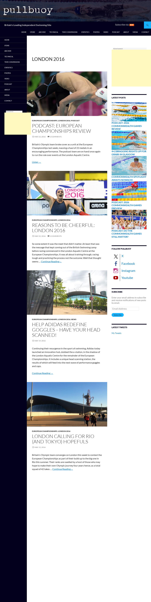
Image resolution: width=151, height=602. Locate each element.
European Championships (44, 120)
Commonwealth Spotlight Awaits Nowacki (129, 178)
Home (23, 32)
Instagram (128, 270)
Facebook (128, 263)
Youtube (127, 277)
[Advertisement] (131, 68)
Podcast (116, 32)
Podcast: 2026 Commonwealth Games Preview (127, 205)
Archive (42, 32)
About (126, 32)
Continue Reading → (42, 373)
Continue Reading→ (51, 261)
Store (32, 32)
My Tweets (116, 333)
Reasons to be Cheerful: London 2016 (63, 227)
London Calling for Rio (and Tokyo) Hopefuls (63, 439)
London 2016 (64, 120)
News (73, 319)
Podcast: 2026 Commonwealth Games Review (127, 125)
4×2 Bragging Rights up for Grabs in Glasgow (129, 153)
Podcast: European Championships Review (61, 128)
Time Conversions (69, 32)
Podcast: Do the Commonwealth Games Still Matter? (127, 233)
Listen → (36, 162)
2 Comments (55, 137)
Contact (145, 32)
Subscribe (118, 315)
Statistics (85, 32)
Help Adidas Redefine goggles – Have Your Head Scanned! (66, 329)
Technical (53, 32)
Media (135, 32)
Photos (96, 32)
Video (105, 32)
